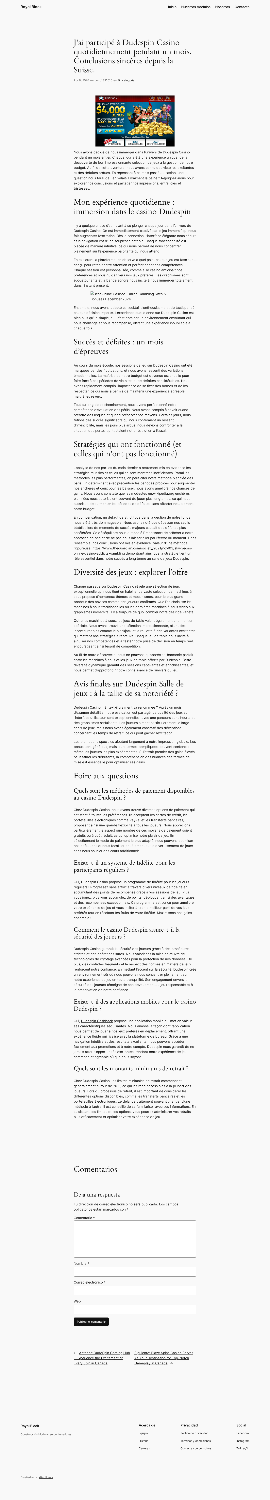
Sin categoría (125, 80)
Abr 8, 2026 (81, 80)
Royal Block (31, 6)
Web (77, 1301)
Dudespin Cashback (97, 1021)
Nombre (81, 1264)
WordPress (46, 1477)
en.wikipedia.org (161, 493)
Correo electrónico (90, 1282)
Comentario (84, 1218)
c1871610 (106, 80)
